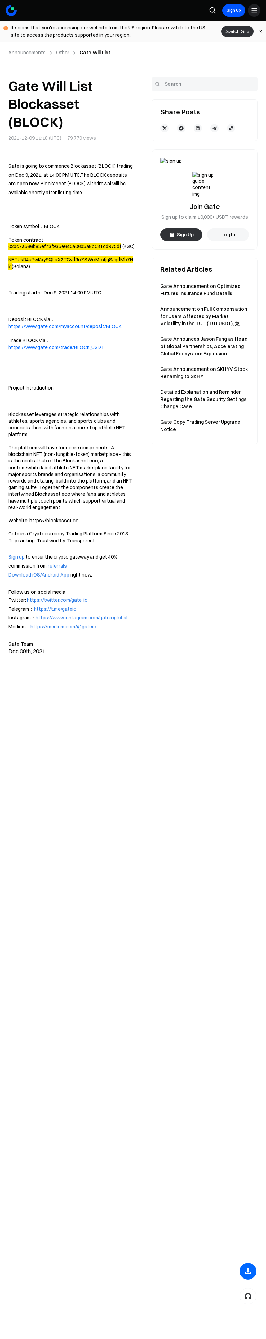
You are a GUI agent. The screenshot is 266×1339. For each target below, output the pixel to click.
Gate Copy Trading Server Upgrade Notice (200, 425)
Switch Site (237, 31)
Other (62, 52)
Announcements (27, 52)
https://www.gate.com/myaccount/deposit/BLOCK (65, 326)
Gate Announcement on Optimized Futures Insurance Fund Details (200, 290)
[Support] (248, 1296)
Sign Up (234, 10)
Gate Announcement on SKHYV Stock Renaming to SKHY (204, 373)
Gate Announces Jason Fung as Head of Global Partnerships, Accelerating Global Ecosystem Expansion (203, 346)
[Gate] (11, 10)
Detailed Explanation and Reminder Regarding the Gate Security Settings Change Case (203, 399)
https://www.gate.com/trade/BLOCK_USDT (56, 347)
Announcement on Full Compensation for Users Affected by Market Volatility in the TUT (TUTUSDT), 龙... (203, 316)
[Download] (248, 1271)
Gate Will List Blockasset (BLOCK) (103, 52)
